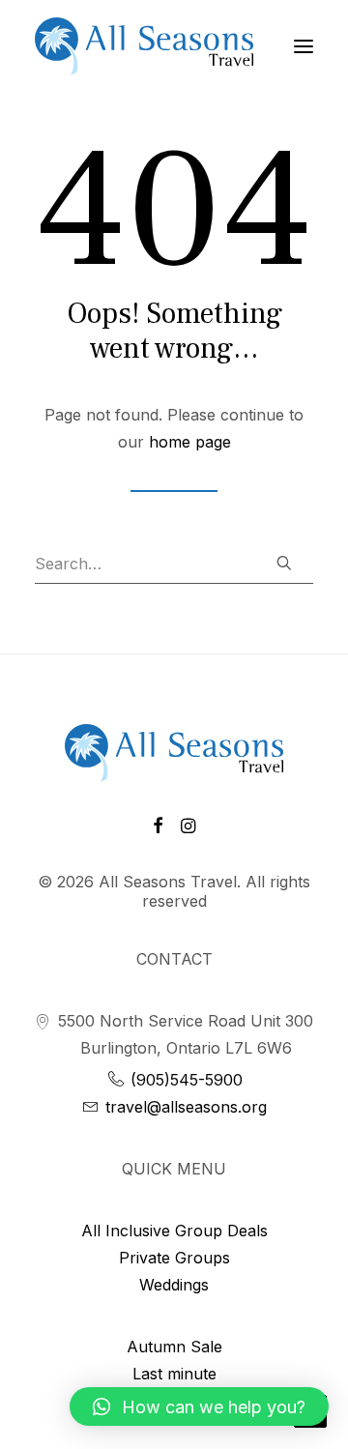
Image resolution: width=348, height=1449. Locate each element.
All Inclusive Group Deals (174, 1230)
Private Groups (174, 1257)
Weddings (174, 1284)
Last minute (174, 1373)
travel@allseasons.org (184, 1106)
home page (190, 441)
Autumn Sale (174, 1346)
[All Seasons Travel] (144, 46)
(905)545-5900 (184, 1079)
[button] (199, 1406)
